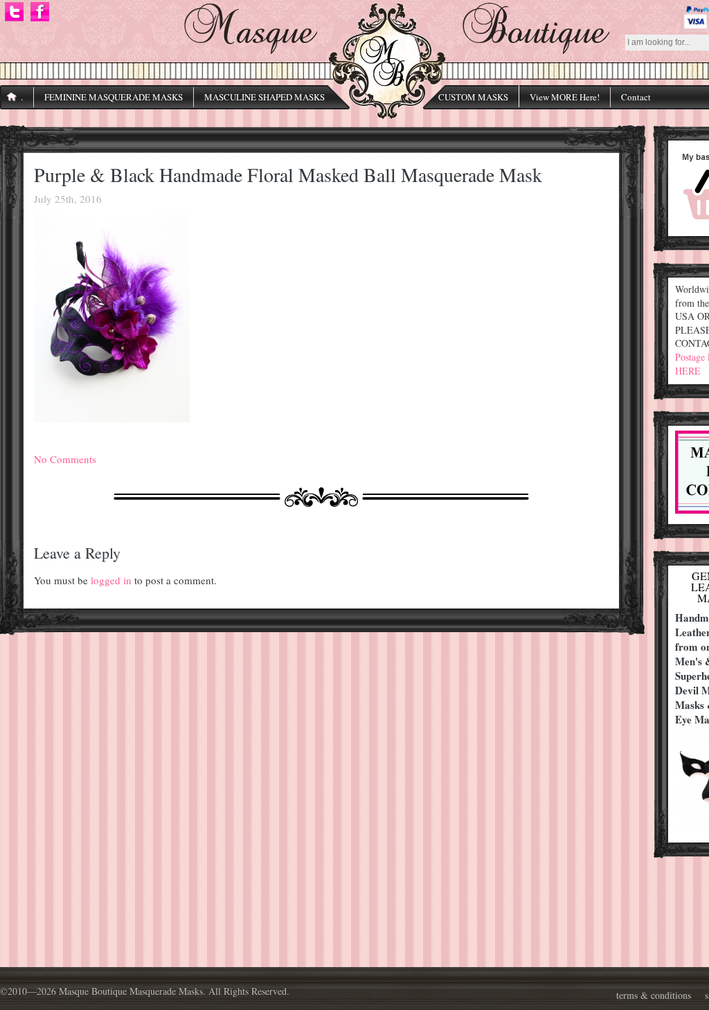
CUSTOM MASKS (473, 97)
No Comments (65, 459)
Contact (636, 97)
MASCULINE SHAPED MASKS (264, 97)
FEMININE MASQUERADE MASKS (113, 97)
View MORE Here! (565, 97)
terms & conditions (653, 995)
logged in (111, 580)
